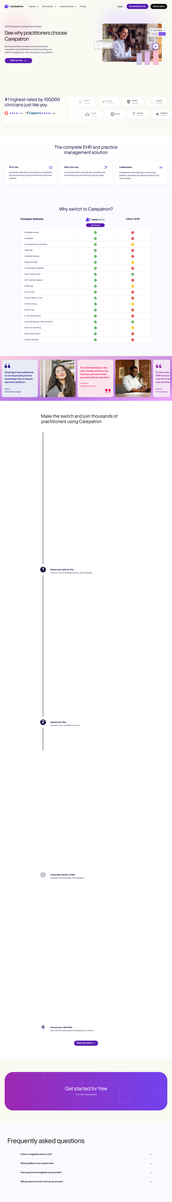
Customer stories (67, 7)
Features (32, 7)
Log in (120, 7)
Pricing (83, 7)
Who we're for (47, 7)
